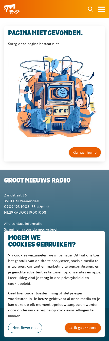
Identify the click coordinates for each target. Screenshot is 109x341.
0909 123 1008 (16, 206)
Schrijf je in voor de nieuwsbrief (31, 229)
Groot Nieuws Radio (12, 9)
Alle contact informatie (23, 223)
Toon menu (101, 9)
